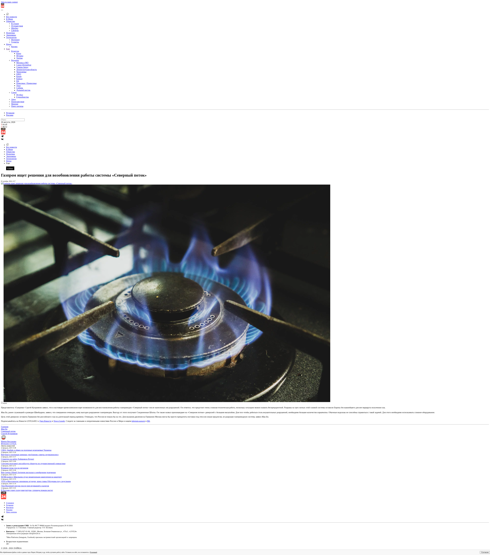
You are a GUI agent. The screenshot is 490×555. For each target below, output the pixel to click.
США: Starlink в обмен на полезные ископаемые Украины (26, 450)
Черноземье (21, 72)
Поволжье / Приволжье (26, 83)
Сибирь (19, 88)
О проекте (10, 503)
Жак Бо (4, 429)
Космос (14, 47)
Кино (18, 53)
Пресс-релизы (17, 106)
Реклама (9, 115)
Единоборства (22, 97)
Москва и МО (22, 63)
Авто (13, 99)
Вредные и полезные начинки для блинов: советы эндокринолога (29, 455)
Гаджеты (15, 42)
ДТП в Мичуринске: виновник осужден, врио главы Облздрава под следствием (36, 481)
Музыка (19, 56)
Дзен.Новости (45, 421)
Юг (17, 81)
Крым (18, 76)
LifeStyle (15, 30)
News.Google (59, 421)
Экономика (11, 35)
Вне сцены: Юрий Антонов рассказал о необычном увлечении (28, 472)
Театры (19, 58)
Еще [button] (8, 163)
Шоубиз (14, 28)
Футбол (19, 95)
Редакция (10, 113)
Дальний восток (23, 90)
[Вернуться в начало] (2, 7)
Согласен (485, 552)
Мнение (14, 104)
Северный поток (8, 431)
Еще (8, 49)
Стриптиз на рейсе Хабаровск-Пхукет (17, 459)
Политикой (93, 552)
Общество (10, 21)
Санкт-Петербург (23, 65)
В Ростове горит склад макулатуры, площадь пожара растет (27, 490)
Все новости (11, 17)
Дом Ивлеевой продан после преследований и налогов (25, 486)
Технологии (11, 37)
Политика (10, 33)
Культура (15, 51)
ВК (148, 421)
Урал (18, 86)
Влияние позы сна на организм (14, 468)
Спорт (14, 92)
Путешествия (17, 26)
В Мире (9, 19)
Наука (8, 44)
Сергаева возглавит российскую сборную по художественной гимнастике (33, 463)
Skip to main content (9, 2)
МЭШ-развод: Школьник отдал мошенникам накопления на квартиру (31, 477)
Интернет (15, 40)
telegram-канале (138, 421)
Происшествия (17, 102)
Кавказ (19, 79)
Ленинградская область (26, 69)
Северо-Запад (22, 67)
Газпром (4, 427)
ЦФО (18, 74)
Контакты (9, 507)
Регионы (15, 60)
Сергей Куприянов (9, 434)
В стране (15, 24)
